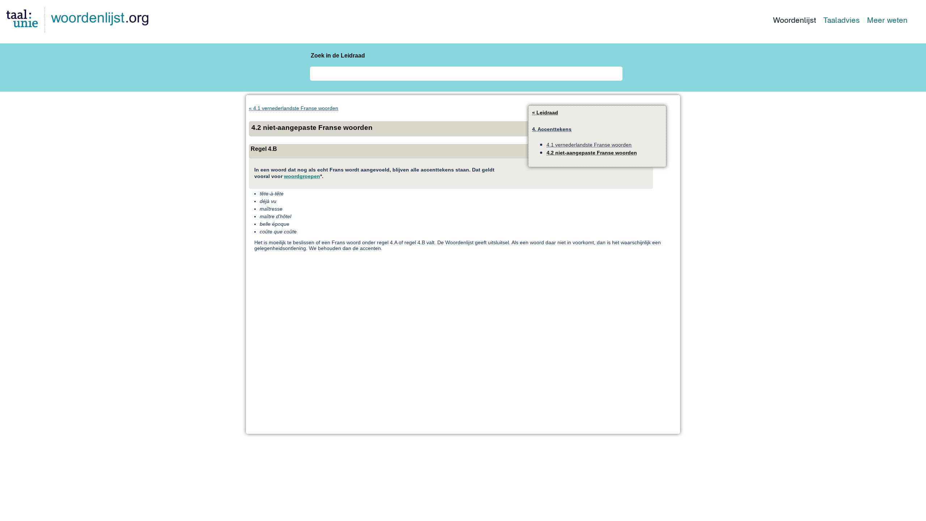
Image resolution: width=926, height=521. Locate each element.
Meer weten (887, 20)
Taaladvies (841, 20)
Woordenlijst (794, 20)
